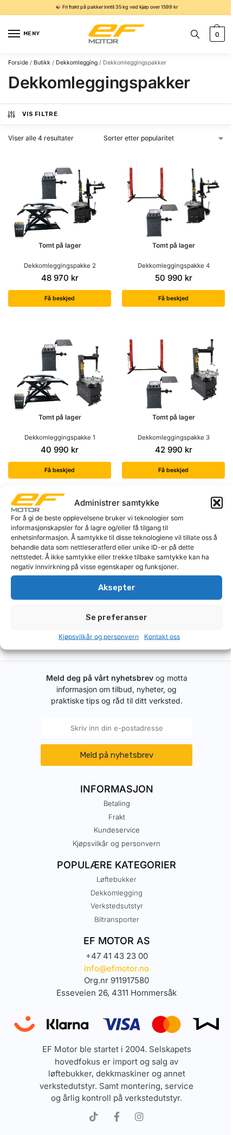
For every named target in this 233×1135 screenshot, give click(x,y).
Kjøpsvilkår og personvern (99, 636)
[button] (216, 503)
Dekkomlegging (77, 62)
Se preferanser (116, 617)
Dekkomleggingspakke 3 (174, 437)
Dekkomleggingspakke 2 (60, 265)
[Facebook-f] (116, 1116)
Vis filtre (39, 114)
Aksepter (116, 587)
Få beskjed (59, 298)
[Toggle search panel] (195, 34)
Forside (18, 62)
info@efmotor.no (116, 968)
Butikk (42, 62)
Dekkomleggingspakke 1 (59, 437)
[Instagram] (139, 1116)
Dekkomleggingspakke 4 (174, 265)
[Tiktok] (94, 1116)
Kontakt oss (162, 636)
